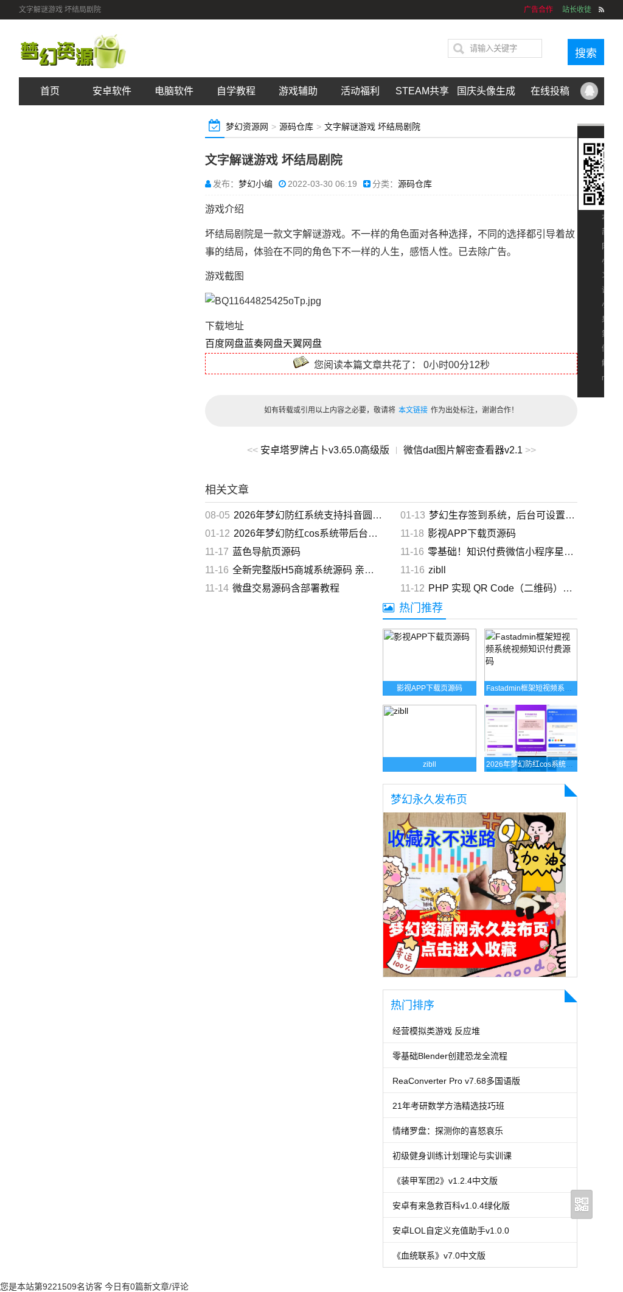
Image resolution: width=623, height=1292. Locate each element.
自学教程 (236, 91)
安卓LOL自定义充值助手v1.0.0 (450, 1230)
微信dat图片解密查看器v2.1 (463, 450)
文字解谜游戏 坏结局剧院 (372, 126)
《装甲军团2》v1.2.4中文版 (445, 1180)
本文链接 (413, 410)
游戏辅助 (298, 91)
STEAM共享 (422, 91)
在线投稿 (550, 91)
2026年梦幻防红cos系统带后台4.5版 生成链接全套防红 (353, 533)
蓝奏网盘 (263, 343)
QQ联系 (589, 91)
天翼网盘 (302, 343)
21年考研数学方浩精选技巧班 (448, 1106)
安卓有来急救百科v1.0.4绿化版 (451, 1205)
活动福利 (360, 91)
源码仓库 (296, 126)
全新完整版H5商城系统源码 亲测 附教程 (319, 570)
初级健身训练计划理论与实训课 (452, 1156)
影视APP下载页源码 (472, 533)
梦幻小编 (255, 184)
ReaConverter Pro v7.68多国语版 (456, 1081)
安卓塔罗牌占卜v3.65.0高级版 (324, 450)
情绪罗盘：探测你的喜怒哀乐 (447, 1131)
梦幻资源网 (247, 126)
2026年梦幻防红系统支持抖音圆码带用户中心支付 (342, 515)
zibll (437, 570)
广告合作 (49, 119)
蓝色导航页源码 (266, 551)
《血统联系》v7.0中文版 (439, 1255)
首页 (50, 91)
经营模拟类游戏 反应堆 (436, 1031)
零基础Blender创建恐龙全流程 (449, 1056)
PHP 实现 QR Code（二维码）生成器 (510, 588)
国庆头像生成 (486, 91)
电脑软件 (174, 91)
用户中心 (111, 119)
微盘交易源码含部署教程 (285, 588)
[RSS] (601, 9)
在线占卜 (174, 119)
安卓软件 (111, 91)
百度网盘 (224, 343)
